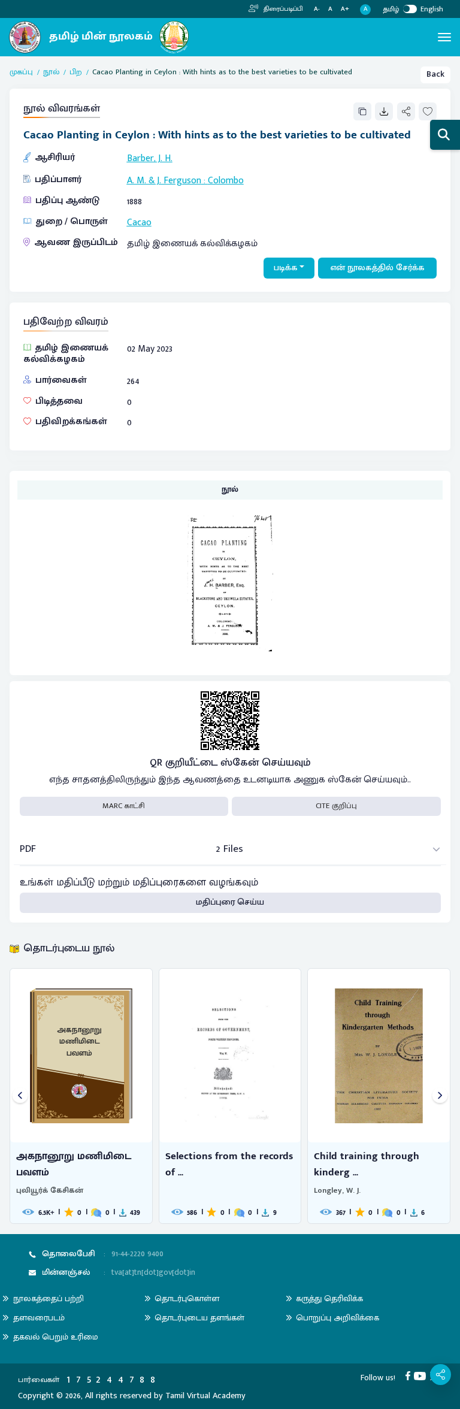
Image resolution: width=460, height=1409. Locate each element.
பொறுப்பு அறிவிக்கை (337, 1317)
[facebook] (409, 1375)
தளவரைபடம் (39, 1317)
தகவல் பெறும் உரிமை (55, 1337)
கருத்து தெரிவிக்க (329, 1298)
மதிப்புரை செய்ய (230, 902)
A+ (345, 9)
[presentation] (20, 1096)
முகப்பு (21, 72)
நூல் (51, 72)
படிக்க (286, 268)
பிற (75, 72)
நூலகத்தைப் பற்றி (48, 1298)
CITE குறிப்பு (336, 805)
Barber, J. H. (149, 158)
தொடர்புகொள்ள (187, 1298)
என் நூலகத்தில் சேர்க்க (378, 268)
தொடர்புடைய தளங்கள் (199, 1317)
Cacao (139, 222)
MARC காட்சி (123, 805)
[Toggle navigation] (444, 37)
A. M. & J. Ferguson (164, 180)
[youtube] (422, 1375)
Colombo (226, 180)
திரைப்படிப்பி (282, 9)
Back (435, 74)
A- (317, 9)
